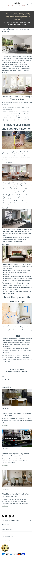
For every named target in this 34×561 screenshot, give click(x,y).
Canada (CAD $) (7, 536)
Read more (5, 425)
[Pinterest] (10, 517)
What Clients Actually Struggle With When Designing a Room (15, 495)
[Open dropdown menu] (30, 520)
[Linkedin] (13, 517)
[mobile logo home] (17, 4)
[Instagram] (6, 517)
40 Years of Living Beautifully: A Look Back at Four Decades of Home (15, 455)
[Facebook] (3, 517)
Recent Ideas (6, 387)
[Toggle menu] (2, 4)
